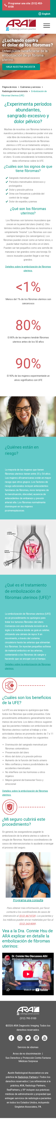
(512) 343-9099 (27, 923)
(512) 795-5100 (28, 1018)
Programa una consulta (28, 900)
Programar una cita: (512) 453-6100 (25, 5)
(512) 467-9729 (27, 915)
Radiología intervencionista (15, 91)
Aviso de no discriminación (27, 1053)
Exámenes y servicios (30, 87)
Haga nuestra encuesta (20, 66)
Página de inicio (9, 87)
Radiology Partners (28, 1077)
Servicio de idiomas (28, 1047)
